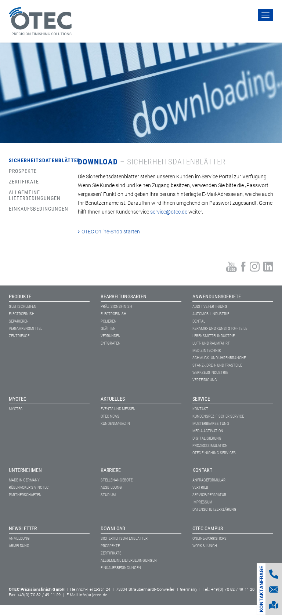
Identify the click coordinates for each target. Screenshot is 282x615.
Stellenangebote (117, 480)
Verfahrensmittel (25, 328)
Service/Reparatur (209, 494)
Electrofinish (22, 314)
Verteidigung (204, 380)
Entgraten (110, 343)
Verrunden (110, 336)
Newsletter (23, 528)
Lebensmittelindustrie (213, 336)
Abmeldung (19, 545)
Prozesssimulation (210, 445)
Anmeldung (19, 538)
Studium (108, 494)
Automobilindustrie (210, 314)
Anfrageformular (208, 480)
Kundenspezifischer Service (218, 416)
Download (113, 528)
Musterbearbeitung (210, 423)
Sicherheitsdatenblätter (32, 160)
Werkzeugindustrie (210, 372)
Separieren (19, 321)
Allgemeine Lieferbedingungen (32, 195)
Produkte (20, 296)
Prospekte (23, 171)
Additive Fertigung (209, 306)
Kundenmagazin (115, 423)
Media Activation (207, 431)
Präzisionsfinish (116, 306)
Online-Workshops (209, 538)
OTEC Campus (207, 528)
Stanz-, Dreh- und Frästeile (217, 365)
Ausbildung (111, 487)
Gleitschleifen (22, 306)
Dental (198, 321)
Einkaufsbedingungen (32, 209)
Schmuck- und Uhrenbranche (219, 358)
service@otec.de (168, 212)
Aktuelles (113, 399)
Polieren (108, 321)
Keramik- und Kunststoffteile (219, 328)
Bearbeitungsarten (124, 296)
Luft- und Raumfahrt (211, 343)
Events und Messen (118, 409)
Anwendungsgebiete (216, 296)
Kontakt (200, 409)
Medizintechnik (206, 350)
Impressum (202, 502)
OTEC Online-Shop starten (111, 231)
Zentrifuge (19, 336)
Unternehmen (25, 470)
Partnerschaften (25, 494)
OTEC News (110, 416)
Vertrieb (200, 487)
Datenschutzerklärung (214, 509)
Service (201, 399)
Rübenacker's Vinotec (28, 487)
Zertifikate (24, 182)
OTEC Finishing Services (214, 453)
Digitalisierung (206, 438)
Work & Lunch (204, 545)
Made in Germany (24, 480)
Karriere (111, 470)
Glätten (108, 328)
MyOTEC (17, 399)
